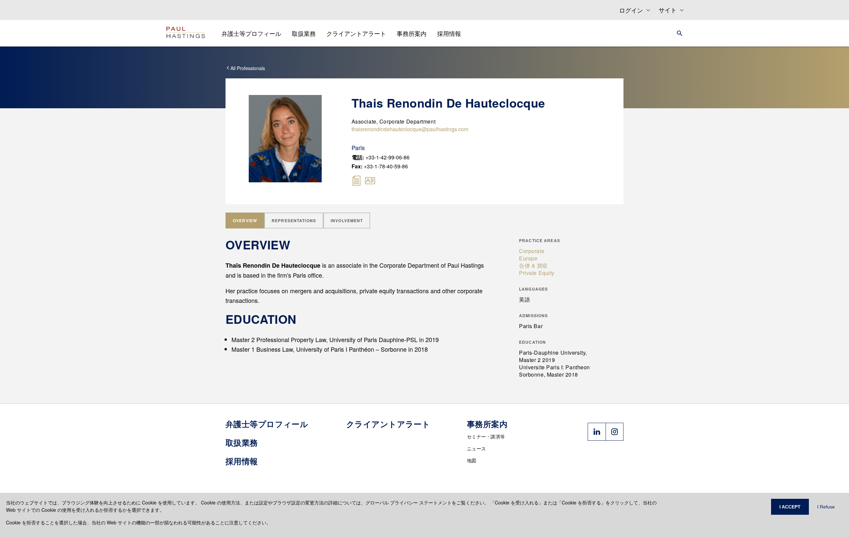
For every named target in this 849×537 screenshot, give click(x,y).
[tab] (245, 220)
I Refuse (826, 506)
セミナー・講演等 (486, 436)
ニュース (476, 448)
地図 (472, 460)
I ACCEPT (790, 506)
